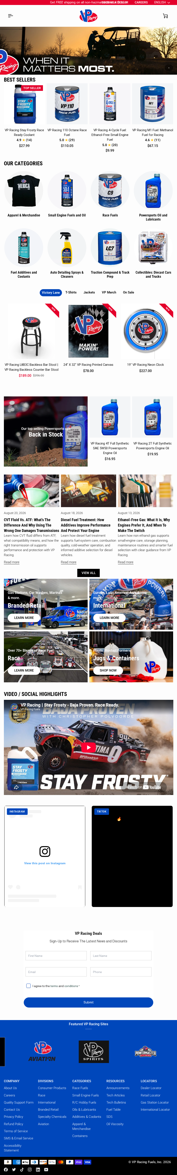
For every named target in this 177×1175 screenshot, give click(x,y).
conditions (71, 986)
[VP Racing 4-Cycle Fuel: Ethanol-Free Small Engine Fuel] (109, 103)
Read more (11, 562)
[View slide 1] (88, 51)
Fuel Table (113, 1110)
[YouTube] (46, 1170)
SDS (109, 1117)
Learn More (109, 618)
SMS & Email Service (18, 1138)
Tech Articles (115, 1095)
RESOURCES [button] (115, 1081)
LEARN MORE (24, 670)
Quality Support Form (18, 1102)
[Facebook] (6, 1170)
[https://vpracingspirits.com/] (64, 1052)
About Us (10, 1088)
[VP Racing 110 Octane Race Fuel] (67, 103)
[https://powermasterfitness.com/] (115, 1051)
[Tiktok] (22, 1170)
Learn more (24, 618)
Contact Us (12, 1110)
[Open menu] (10, 16)
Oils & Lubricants (84, 1110)
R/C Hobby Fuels (84, 1102)
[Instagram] (30, 1170)
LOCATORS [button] (149, 1081)
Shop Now (108, 670)
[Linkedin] (38, 1170)
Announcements (118, 1088)
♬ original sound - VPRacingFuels (121, 845)
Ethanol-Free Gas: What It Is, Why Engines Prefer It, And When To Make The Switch (144, 525)
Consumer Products (52, 1088)
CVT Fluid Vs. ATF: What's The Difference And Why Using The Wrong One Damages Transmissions (31, 525)
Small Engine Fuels (85, 1095)
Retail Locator (150, 1095)
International (46, 1102)
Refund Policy (13, 1124)
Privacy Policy (13, 1117)
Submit (89, 1002)
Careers (9, 1095)
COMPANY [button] (11, 1081)
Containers (80, 1136)
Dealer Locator (151, 1088)
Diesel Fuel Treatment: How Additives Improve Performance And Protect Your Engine (86, 525)
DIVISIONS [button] (45, 1081)
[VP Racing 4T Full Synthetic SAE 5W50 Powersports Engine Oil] (109, 416)
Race (41, 1095)
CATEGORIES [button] (81, 1081)
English (160, 2)
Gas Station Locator (155, 1102)
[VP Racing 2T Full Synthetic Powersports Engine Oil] (152, 416)
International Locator (155, 1110)
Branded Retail (48, 1110)
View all (89, 573)
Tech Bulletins (116, 1102)
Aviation (43, 1124)
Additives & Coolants (86, 1117)
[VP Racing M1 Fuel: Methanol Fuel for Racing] (152, 103)
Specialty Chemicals (52, 1117)
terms (54, 986)
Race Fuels (80, 1088)
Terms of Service (16, 1131)
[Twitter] (14, 1170)
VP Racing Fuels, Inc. (147, 1162)
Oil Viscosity (114, 1124)
